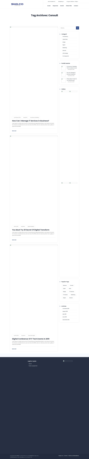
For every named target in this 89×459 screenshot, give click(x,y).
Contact (76, 5)
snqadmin (25, 117)
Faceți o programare (33, 365)
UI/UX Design (65, 53)
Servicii (62, 5)
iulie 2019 (64, 314)
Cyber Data (30, 335)
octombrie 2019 (66, 308)
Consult (71, 285)
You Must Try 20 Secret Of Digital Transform (30, 230)
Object (64, 297)
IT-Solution (65, 294)
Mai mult (14, 130)
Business (65, 285)
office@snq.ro (61, 1)
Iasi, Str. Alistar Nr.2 (51, 1)
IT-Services (71, 291)
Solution (71, 297)
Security (64, 50)
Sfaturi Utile (69, 5)
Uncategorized (66, 56)
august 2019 (65, 311)
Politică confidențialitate (74, 455)
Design (64, 42)
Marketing (37, 117)
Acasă (48, 5)
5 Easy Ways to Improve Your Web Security (72, 79)
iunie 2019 (65, 317)
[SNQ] (17, 4)
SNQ (18, 455)
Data (70, 288)
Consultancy (32, 117)
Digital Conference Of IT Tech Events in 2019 (30, 339)
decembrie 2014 (66, 319)
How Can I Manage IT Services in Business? (30, 121)
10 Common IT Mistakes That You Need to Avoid (72, 67)
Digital (29, 226)
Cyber (64, 288)
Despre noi (55, 5)
